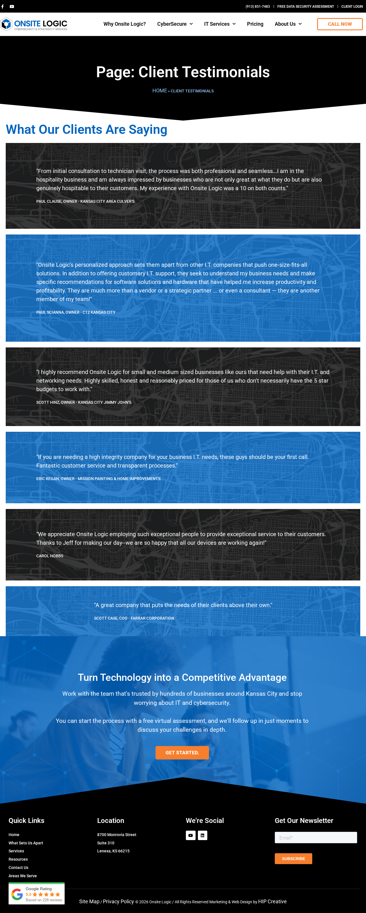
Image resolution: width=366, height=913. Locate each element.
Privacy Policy (119, 901)
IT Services (217, 24)
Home (159, 90)
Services (16, 851)
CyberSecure (172, 24)
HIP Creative (272, 901)
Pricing (255, 24)
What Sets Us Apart (26, 843)
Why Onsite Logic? (125, 24)
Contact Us (18, 867)
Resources (18, 859)
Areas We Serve (23, 876)
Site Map (89, 901)
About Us (285, 24)
